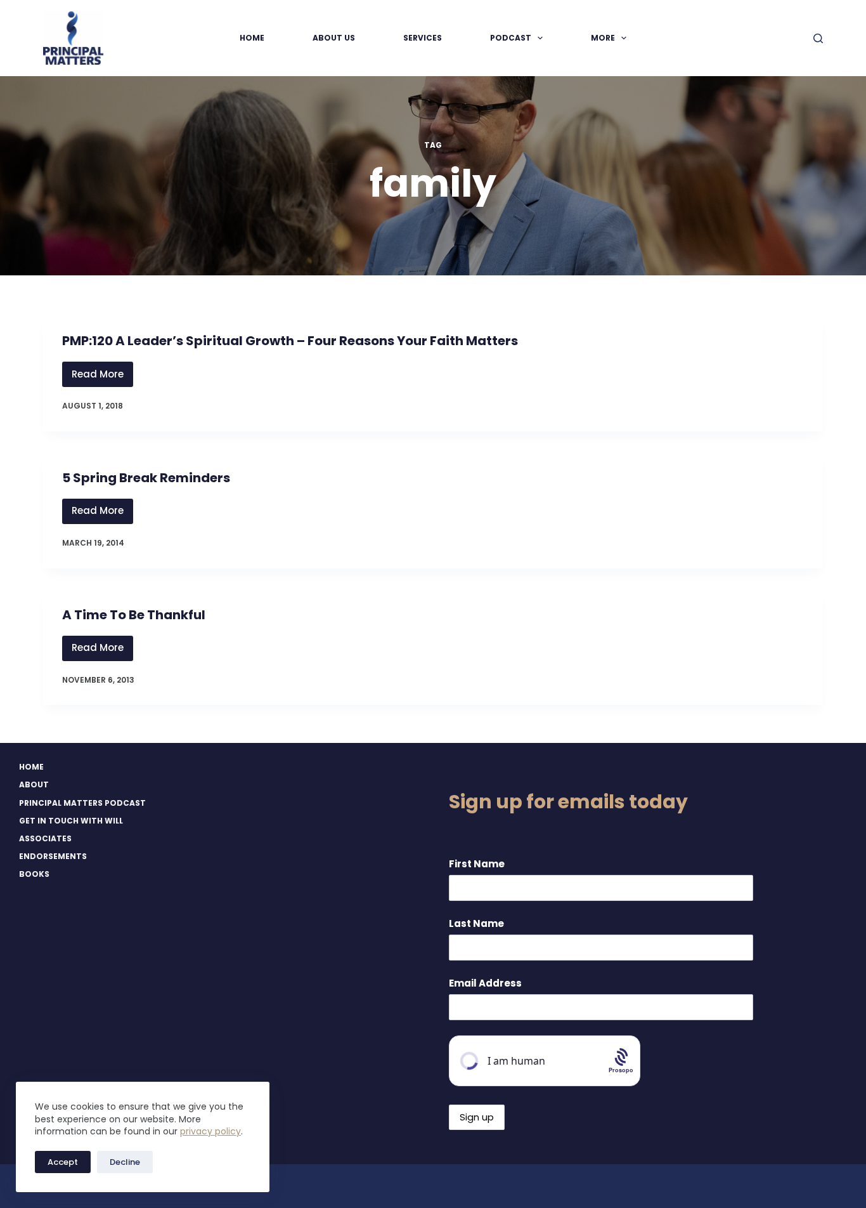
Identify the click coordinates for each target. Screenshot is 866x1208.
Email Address (485, 983)
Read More (102, 377)
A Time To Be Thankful (133, 615)
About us (334, 37)
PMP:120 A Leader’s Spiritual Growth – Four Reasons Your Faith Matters (290, 341)
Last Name (476, 923)
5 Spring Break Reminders (146, 478)
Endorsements (53, 856)
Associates (45, 839)
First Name (477, 863)
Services (422, 37)
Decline (125, 1162)
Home (252, 37)
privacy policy (210, 1131)
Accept (63, 1162)
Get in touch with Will (71, 821)
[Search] (818, 38)
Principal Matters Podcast (82, 803)
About (34, 785)
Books (34, 874)
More (603, 37)
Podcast (510, 37)
